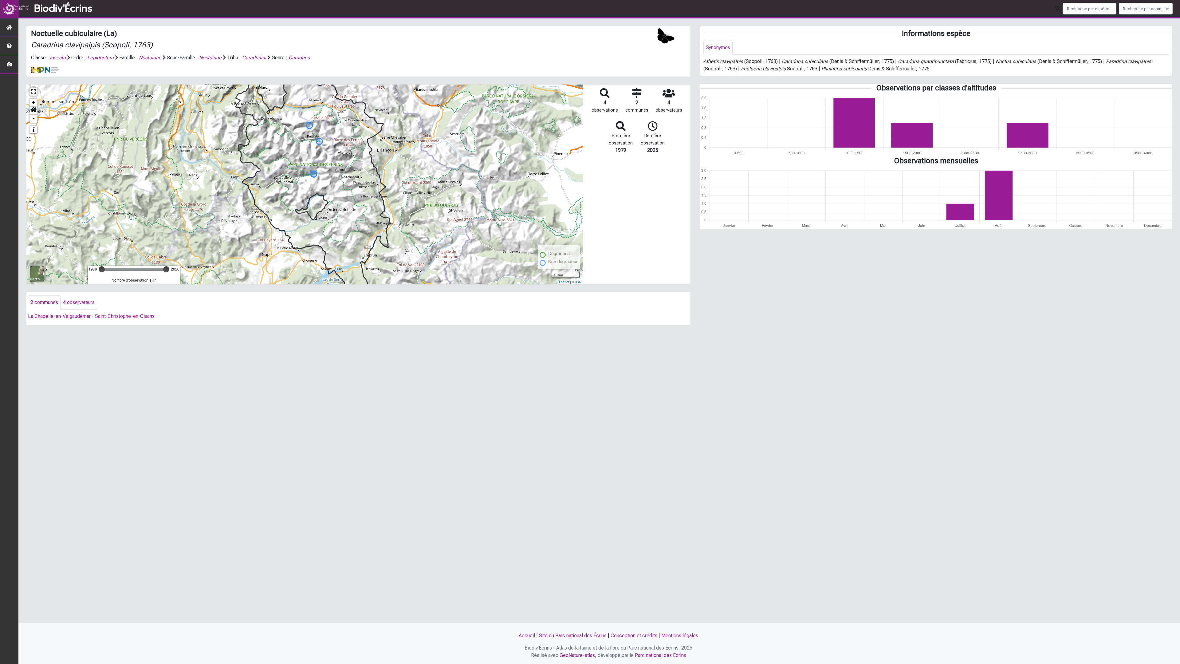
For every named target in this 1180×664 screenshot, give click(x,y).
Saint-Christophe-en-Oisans (125, 316)
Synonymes (718, 47)
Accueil (527, 635)
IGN (578, 281)
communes (44, 302)
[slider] (102, 269)
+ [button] (33, 102)
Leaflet (564, 281)
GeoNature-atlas (577, 655)
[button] (33, 111)
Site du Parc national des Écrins (573, 635)
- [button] (33, 118)
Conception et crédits (634, 635)
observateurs (79, 302)
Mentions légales (679, 635)
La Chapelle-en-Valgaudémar (59, 316)
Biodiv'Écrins (63, 8)
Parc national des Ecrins (660, 655)
